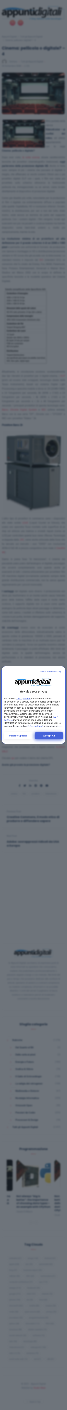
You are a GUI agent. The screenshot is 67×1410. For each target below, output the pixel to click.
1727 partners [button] (23, 698)
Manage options (18, 735)
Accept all (49, 735)
